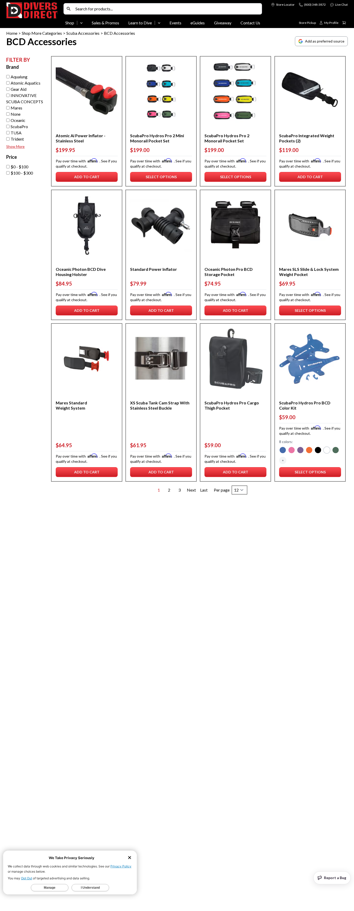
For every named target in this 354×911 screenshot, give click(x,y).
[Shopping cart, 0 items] (344, 22)
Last (204, 489)
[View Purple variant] (300, 450)
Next (191, 489)
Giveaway (222, 22)
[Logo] (33, 15)
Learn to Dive (140, 22)
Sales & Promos (105, 22)
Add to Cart (88, 178)
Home (11, 33)
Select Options (161, 178)
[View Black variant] (318, 450)
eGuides (197, 22)
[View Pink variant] (291, 450)
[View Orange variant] (309, 450)
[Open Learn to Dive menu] (159, 23)
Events (175, 22)
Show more (15, 146)
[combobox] (167, 9)
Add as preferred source (324, 41)
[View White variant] (326, 450)
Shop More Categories (42, 33)
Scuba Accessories (83, 33)
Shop (69, 22)
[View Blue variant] (282, 450)
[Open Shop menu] (81, 23)
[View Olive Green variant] (335, 450)
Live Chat (341, 4)
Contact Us (250, 22)
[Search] (68, 9)
